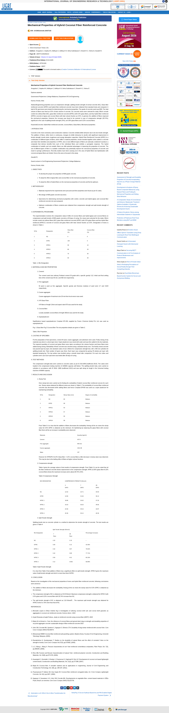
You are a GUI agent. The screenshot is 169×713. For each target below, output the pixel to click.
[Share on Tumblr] (77, 687)
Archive (87, 12)
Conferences (95, 12)
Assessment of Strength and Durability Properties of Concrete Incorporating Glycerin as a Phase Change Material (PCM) (129, 180)
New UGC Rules (128, 61)
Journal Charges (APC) (130, 131)
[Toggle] (29, 76)
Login (128, 12)
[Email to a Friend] (68, 687)
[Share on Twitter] (64, 687)
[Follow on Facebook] (163, 1)
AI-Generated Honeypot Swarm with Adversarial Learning (127, 244)
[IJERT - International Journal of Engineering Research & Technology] (6, 6)
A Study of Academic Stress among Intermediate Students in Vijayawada (128, 213)
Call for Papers (60, 12)
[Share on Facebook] (61, 687)
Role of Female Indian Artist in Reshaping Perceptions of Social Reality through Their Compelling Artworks (129, 265)
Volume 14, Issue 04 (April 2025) (37, 22)
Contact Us (121, 12)
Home (39, 12)
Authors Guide (77, 12)
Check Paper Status (130, 19)
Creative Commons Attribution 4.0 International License (79, 69)
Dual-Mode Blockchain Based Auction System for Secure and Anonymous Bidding (129, 275)
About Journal (47, 12)
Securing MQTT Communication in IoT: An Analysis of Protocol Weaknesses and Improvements (128, 254)
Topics (69, 12)
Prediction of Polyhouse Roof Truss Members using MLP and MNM (128, 219)
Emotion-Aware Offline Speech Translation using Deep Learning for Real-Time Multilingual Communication (129, 233)
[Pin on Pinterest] (71, 687)
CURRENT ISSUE (123, 54)
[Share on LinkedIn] (74, 687)
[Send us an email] (166, 1)
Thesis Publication (109, 12)
